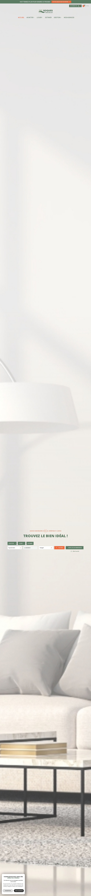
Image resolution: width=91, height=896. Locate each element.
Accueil (21, 17)
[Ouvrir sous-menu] (34, 17)
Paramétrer (8, 890)
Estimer (30, 543)
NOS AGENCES (69, 17)
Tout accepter (19, 890)
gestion (57, 17)
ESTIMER (48, 17)
